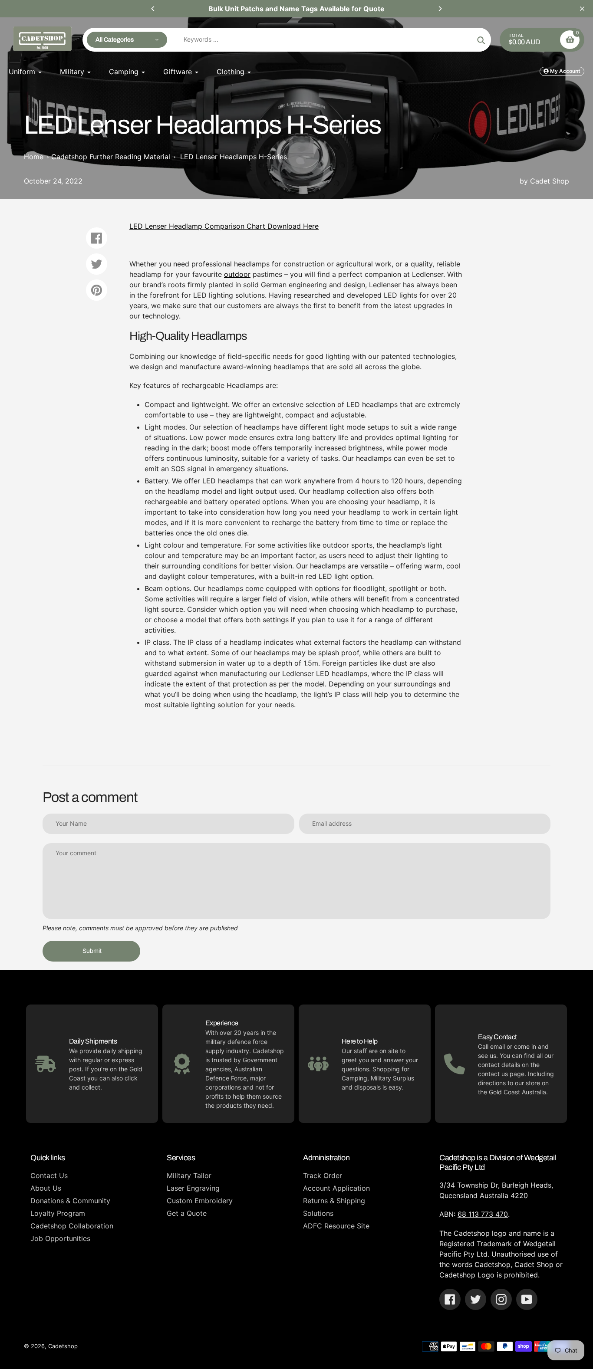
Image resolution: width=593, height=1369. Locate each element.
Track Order (322, 1175)
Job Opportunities (60, 1238)
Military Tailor (189, 1175)
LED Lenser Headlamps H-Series (233, 156)
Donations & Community (70, 1200)
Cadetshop (63, 1346)
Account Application (336, 1188)
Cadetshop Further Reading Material (110, 156)
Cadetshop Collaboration (71, 1225)
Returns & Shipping (334, 1200)
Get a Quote (187, 1213)
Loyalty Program (57, 1213)
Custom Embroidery (200, 1200)
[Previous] (153, 8)
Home (33, 156)
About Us (45, 1188)
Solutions (318, 1213)
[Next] (439, 8)
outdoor (237, 274)
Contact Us (49, 1175)
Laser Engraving (193, 1188)
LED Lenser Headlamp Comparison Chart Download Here (224, 226)
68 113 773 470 (483, 1214)
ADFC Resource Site (336, 1225)
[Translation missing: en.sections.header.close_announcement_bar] (582, 8)
